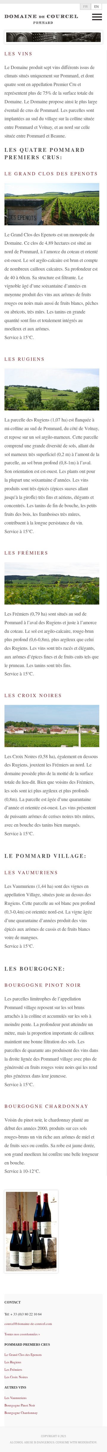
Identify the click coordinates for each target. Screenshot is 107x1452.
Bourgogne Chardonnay (21, 1412)
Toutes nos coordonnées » (22, 1334)
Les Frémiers (13, 1369)
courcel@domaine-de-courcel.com (28, 1323)
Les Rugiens (12, 1362)
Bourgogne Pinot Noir (19, 1405)
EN (96, 6)
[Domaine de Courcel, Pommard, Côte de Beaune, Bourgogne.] (41, 18)
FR (85, 6)
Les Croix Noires (16, 1377)
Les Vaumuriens (15, 1397)
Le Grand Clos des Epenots (23, 1354)
